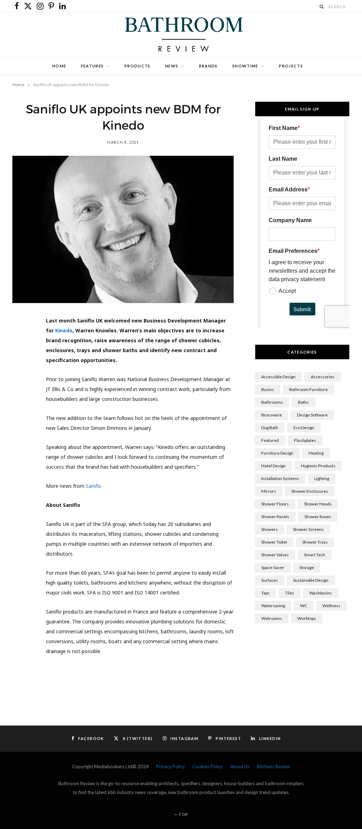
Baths (303, 402)
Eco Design (303, 427)
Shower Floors (275, 504)
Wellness (331, 605)
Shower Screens (308, 529)
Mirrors (268, 491)
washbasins (320, 593)
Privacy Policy (170, 766)
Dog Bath (269, 427)
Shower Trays (315, 542)
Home (59, 66)
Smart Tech (314, 554)
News (171, 66)
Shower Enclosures (309, 491)
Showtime (245, 66)
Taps (265, 593)
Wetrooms (271, 618)
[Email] (21, 416)
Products (137, 66)
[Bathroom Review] (181, 34)
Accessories (322, 376)
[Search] (322, 6)
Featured (270, 440)
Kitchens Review (273, 766)
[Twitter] (21, 362)
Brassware (271, 415)
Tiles (289, 593)
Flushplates (305, 440)
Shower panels (275, 516)
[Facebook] (21, 344)
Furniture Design (277, 453)
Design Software (312, 415)
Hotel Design (273, 465)
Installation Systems (280, 478)
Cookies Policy (207, 766)
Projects (291, 66)
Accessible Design (278, 376)
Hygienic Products (318, 465)
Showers (269, 529)
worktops (306, 618)
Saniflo (93, 485)
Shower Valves (275, 554)
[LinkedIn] (21, 398)
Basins (267, 389)
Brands (208, 66)
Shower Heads (318, 504)
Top (183, 814)
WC (303, 605)
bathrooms (272, 402)
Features (92, 66)
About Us (240, 766)
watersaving (273, 605)
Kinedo (63, 330)
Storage (306, 567)
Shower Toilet (274, 542)
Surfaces (269, 580)
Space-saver (272, 567)
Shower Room (317, 516)
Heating (316, 453)
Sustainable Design (310, 580)
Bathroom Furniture (308, 389)
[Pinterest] (21, 380)
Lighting (321, 478)
